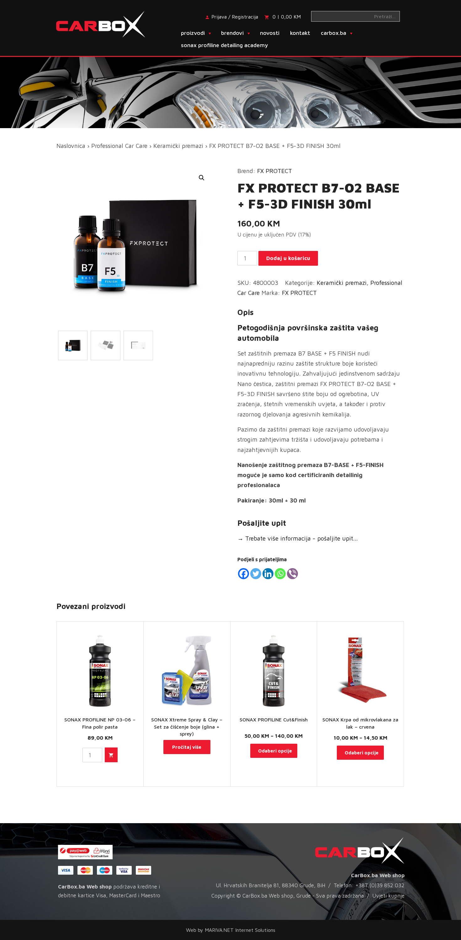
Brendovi (232, 33)
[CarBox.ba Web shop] (106, 23)
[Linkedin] (267, 573)
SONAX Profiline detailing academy (224, 45)
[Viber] (292, 573)
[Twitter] (255, 573)
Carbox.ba (333, 33)
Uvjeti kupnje (388, 896)
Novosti (269, 33)
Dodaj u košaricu (288, 258)
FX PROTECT (274, 170)
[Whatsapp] (280, 573)
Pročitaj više (186, 747)
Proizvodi (193, 33)
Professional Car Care (119, 145)
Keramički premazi (178, 145)
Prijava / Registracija (234, 16)
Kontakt (300, 33)
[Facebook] (243, 573)
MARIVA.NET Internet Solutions (240, 930)
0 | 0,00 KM (287, 16)
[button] (201, 177)
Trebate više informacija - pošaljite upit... (297, 538)
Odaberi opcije (275, 750)
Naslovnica (70, 145)
